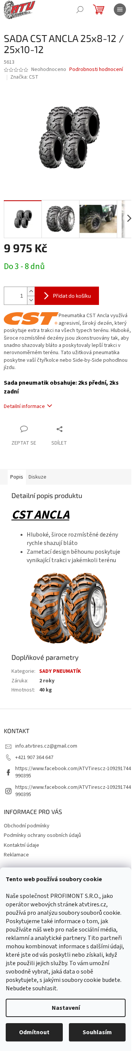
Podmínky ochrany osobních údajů (42, 835)
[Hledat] (80, 9)
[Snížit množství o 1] (31, 300)
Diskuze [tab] (37, 477)
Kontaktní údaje (21, 845)
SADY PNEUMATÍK (60, 671)
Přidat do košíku (72, 295)
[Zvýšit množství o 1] (31, 291)
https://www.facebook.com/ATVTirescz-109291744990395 (73, 772)
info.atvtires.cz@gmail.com (46, 746)
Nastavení (66, 1008)
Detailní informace (24, 406)
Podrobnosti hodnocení (96, 69)
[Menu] (119, 9)
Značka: (24, 77)
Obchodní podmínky (26, 826)
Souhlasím (97, 1032)
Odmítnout (34, 1032)
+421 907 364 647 (34, 757)
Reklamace (16, 855)
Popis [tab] (16, 477)
